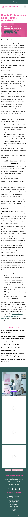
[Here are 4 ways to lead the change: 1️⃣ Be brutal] (14, 456)
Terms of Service (10, 515)
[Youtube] (15, 489)
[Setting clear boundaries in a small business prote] (14, 408)
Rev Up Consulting (14, 503)
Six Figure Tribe (14, 501)
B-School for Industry (14, 496)
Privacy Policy (18, 515)
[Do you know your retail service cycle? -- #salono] (14, 384)
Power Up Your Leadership (14, 498)
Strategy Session (14, 508)
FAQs (14, 510)
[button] (25, 6)
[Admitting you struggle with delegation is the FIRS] (14, 432)
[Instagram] (8, 489)
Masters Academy (14, 504)
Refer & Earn (14, 509)
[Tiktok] (19, 489)
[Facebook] (12, 489)
